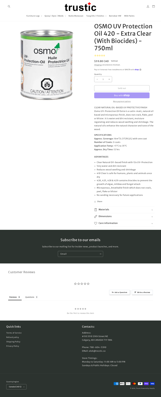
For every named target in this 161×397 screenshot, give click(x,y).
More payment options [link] (122, 101)
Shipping (98, 65)
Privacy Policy (12, 346)
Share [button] (99, 201)
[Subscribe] (100, 254)
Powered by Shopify (148, 388)
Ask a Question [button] (121, 292)
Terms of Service (14, 333)
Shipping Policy (13, 342)
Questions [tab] (29, 297)
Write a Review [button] (143, 292)
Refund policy (12, 337)
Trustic (138, 388)
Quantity (98, 74)
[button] (9, 6)
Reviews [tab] (13, 297)
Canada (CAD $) (15, 387)
